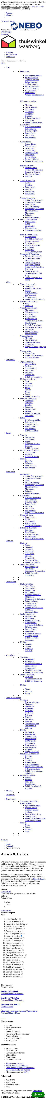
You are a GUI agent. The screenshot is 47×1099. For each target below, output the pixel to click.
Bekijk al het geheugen (34, 122)
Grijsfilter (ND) (31, 131)
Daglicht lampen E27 (33, 595)
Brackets (28, 176)
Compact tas (29, 437)
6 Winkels (9, 52)
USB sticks (29, 120)
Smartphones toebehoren (29, 754)
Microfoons (29, 213)
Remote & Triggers (32, 621)
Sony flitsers (29, 155)
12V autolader (30, 747)
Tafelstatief (29, 552)
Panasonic (29, 306)
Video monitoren (31, 312)
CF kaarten (29, 112)
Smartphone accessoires (34, 767)
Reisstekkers (30, 191)
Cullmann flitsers (31, 153)
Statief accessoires (27, 564)
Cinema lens (29, 353)
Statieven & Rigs (31, 560)
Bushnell (28, 691)
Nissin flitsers (30, 150)
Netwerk (28, 715)
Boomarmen (29, 631)
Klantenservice (11, 54)
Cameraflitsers (25, 142)
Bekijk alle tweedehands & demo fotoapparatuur (35, 819)
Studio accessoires (27, 614)
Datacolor (29, 649)
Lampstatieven (30, 616)
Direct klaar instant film (34, 239)
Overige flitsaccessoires (34, 170)
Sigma (27, 388)
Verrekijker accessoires (33, 670)
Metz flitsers (29, 148)
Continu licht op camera (34, 161)
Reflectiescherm (31, 601)
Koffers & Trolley (32, 457)
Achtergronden (31, 623)
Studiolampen (30, 588)
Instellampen (30, 590)
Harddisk (28, 116)
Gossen (28, 646)
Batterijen (28, 189)
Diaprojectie (29, 250)
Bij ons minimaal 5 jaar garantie (18, 1070)
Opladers (28, 185)
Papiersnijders (30, 536)
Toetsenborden (30, 726)
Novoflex (28, 651)
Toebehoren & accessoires (35, 571)
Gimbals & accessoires (33, 325)
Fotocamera (24, 71)
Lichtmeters (29, 618)
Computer (24, 700)
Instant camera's (31, 82)
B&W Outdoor (31, 465)
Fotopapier (29, 782)
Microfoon (29, 719)
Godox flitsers (30, 157)
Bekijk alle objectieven (33, 377)
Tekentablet (29, 706)
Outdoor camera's (31, 88)
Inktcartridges (30, 784)
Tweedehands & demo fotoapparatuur (28, 802)
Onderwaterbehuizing (33, 230)
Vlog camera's (30, 90)
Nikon (27, 392)
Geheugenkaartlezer (32, 118)
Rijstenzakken (30, 228)
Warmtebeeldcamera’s (33, 664)
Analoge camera (31, 84)
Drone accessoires (32, 357)
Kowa (27, 693)
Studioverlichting (26, 584)
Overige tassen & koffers (29, 450)
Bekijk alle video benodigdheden (31, 333)
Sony (27, 304)
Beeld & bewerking (13, 698)
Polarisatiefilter (30, 129)
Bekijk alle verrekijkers (34, 672)
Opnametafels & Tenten (34, 625)
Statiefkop (29, 549)
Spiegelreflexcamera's (33, 75)
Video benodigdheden (28, 308)
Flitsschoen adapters (32, 174)
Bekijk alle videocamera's (34, 299)
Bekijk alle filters (31, 431)
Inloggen (9, 15)
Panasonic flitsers (31, 159)
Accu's (27, 183)
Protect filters (30, 133)
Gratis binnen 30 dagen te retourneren (20, 1068)
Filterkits (28, 506)
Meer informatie (37, 6)
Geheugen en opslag (28, 101)
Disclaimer (37, 1091)
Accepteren (16, 9)
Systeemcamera (31, 808)
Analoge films (30, 237)
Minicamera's (30, 93)
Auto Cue (29, 314)
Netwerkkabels (31, 737)
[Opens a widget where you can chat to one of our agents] (38, 1095)
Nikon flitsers (30, 146)
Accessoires (10, 472)
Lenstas (28, 411)
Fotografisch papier (32, 245)
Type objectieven (26, 362)
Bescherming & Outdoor (34, 209)
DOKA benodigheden (33, 252)
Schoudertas (29, 439)
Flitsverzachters (31, 168)
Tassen (8, 433)
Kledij (27, 224)
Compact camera (31, 810)
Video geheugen (26, 336)
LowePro (28, 461)
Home (8, 844)
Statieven (9, 541)
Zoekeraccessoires (32, 217)
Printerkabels (30, 734)
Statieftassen (29, 569)
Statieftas (28, 454)
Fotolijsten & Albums (28, 528)
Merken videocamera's (28, 301)
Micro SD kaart (31, 107)
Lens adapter (30, 409)
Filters (22, 418)
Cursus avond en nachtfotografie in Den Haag (33, 273)
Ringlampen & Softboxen (35, 599)
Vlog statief (29, 558)
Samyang (28, 383)
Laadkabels (29, 732)
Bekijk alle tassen (31, 448)
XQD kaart (29, 109)
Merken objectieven (27, 379)
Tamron (28, 390)
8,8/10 (26, 1072)
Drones (28, 291)
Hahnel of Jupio (39, 879)
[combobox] (12, 61)
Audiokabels (30, 743)
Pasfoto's (9, 790)
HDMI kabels (30, 741)
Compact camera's (32, 80)
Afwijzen (26, 9)
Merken (23, 459)
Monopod (29, 547)
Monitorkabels (30, 739)
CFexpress (29, 114)
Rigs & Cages (30, 323)
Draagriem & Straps (32, 444)
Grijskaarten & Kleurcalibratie (30, 604)
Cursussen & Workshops (29, 254)
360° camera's (30, 295)
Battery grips (30, 187)
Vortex (27, 689)
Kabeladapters (30, 762)
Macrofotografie (31, 211)
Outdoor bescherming (28, 219)
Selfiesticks (29, 329)
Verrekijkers (10, 655)
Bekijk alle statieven (32, 562)
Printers (28, 777)
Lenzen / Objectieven (33, 814)
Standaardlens (30, 364)
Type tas (23, 435)
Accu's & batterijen (27, 181)
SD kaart (28, 105)
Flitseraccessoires (26, 165)
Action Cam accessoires (34, 200)
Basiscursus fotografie (33, 256)
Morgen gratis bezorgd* (15, 1063)
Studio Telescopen (27, 674)
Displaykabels (30, 745)
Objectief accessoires (28, 398)
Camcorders (29, 286)
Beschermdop (30, 137)
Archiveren (29, 247)
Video (8, 282)
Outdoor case (30, 452)
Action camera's (31, 293)
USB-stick (29, 711)
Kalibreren (29, 708)
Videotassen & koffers (33, 327)
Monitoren (29, 704)
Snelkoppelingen (31, 567)
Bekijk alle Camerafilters (34, 513)
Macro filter (29, 135)
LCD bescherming (32, 206)
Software (28, 728)
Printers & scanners (27, 775)
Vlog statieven (30, 316)
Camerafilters (25, 125)
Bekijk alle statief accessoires (31, 574)
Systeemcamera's (31, 78)
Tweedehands (11, 799)
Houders (28, 756)
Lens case (29, 446)
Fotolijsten (29, 530)
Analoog (28, 812)
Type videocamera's (27, 284)
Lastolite (28, 644)
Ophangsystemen (31, 636)
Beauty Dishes (30, 629)
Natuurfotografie (26, 515)
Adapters (28, 749)
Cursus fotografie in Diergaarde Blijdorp (32, 264)
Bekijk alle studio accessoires (31, 639)
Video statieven (31, 319)
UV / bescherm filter (33, 127)
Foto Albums (30, 532)
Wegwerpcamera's (32, 86)
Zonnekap (29, 407)
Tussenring (29, 403)
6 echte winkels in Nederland (17, 1065)
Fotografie (10, 846)
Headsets (28, 758)
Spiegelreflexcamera (32, 806)
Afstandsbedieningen (33, 202)
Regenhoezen (30, 222)
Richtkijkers (29, 662)
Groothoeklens (30, 368)
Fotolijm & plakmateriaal (34, 539)
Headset (28, 717)
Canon (27, 394)
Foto (7, 67)
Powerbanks (29, 194)
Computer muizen (32, 724)
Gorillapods (29, 554)
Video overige (25, 351)
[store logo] (26, 30)
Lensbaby (29, 373)
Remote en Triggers (32, 172)
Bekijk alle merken (32, 396)
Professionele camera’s (33, 288)
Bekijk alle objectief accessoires (32, 414)
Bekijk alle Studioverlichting (31, 611)
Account (9, 13)
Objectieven (10, 360)
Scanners (28, 780)
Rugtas (27, 442)
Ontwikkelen (30, 243)
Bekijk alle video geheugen (35, 347)
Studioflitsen (30, 586)
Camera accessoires (27, 198)
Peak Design (30, 467)
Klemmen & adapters (33, 633)
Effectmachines (31, 627)
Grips (27, 480)
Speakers (28, 721)
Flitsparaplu (29, 597)
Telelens (28, 366)
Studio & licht (11, 582)
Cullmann (29, 463)
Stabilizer (28, 556)
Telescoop (29, 677)
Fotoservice (10, 57)
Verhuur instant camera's (34, 95)
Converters (29, 401)
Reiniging (29, 215)
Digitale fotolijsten (32, 534)
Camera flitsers (30, 816)
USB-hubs (29, 713)
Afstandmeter (30, 668)
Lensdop (28, 405)
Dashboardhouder (32, 765)
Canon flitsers (30, 144)
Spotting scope (30, 666)
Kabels (23, 730)
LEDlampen (29, 592)
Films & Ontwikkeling (28, 235)
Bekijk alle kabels (32, 752)
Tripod (27, 545)
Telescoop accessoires (33, 679)
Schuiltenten (29, 226)
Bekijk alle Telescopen (33, 681)
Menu (3, 63)
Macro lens (29, 370)
